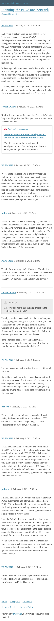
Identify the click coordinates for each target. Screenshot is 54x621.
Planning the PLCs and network (25, 10)
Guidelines (27, 601)
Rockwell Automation (18, 129)
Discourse (17, 614)
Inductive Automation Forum (14, 3)
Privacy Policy (26, 607)
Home (4, 601)
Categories (15, 601)
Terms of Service (9, 607)
